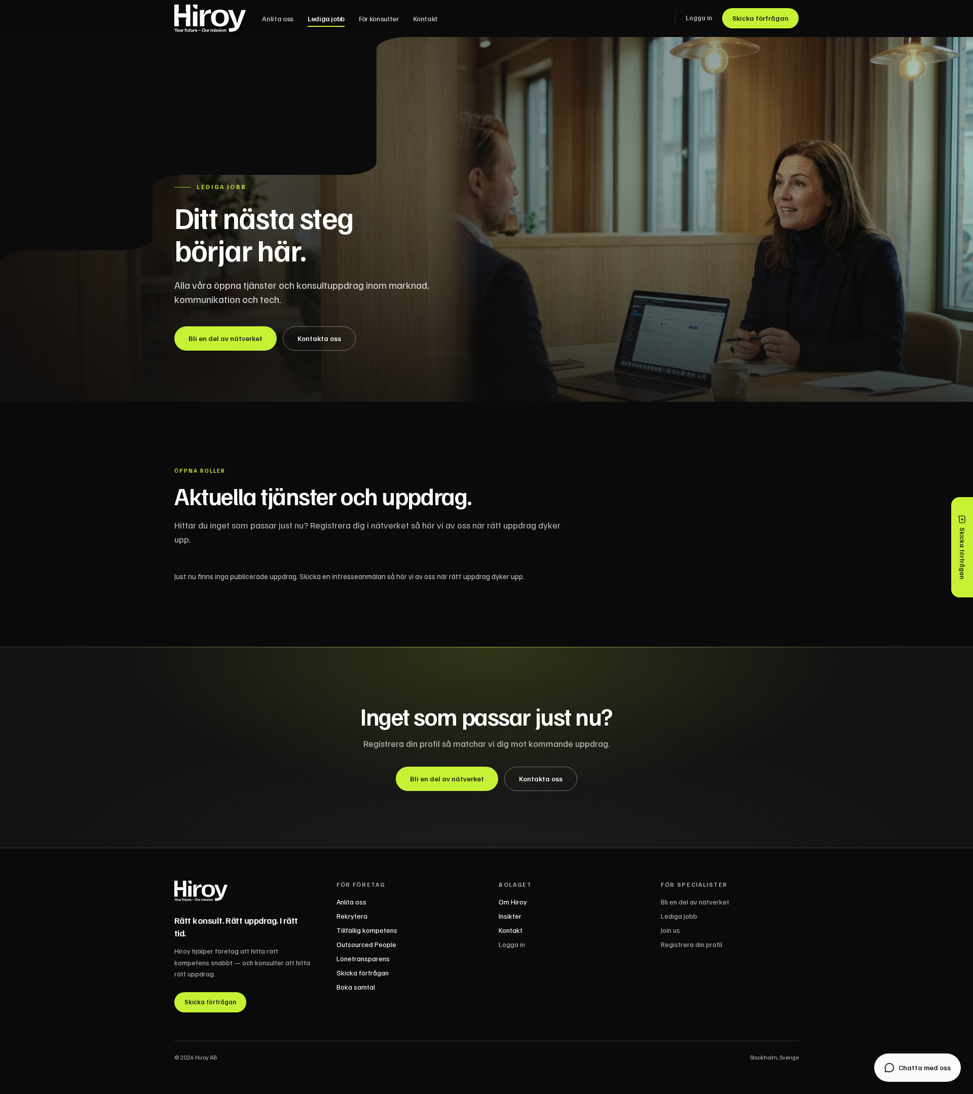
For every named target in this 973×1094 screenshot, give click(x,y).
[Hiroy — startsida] (210, 18)
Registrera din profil (691, 944)
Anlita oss (277, 18)
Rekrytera (351, 916)
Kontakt (425, 18)
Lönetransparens (363, 958)
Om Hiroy (513, 901)
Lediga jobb (326, 18)
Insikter (510, 916)
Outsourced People (366, 944)
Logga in (699, 18)
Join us (670, 930)
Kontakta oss (319, 338)
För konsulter (378, 18)
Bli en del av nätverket (226, 338)
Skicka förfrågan (760, 18)
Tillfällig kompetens (366, 930)
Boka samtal (355, 987)
